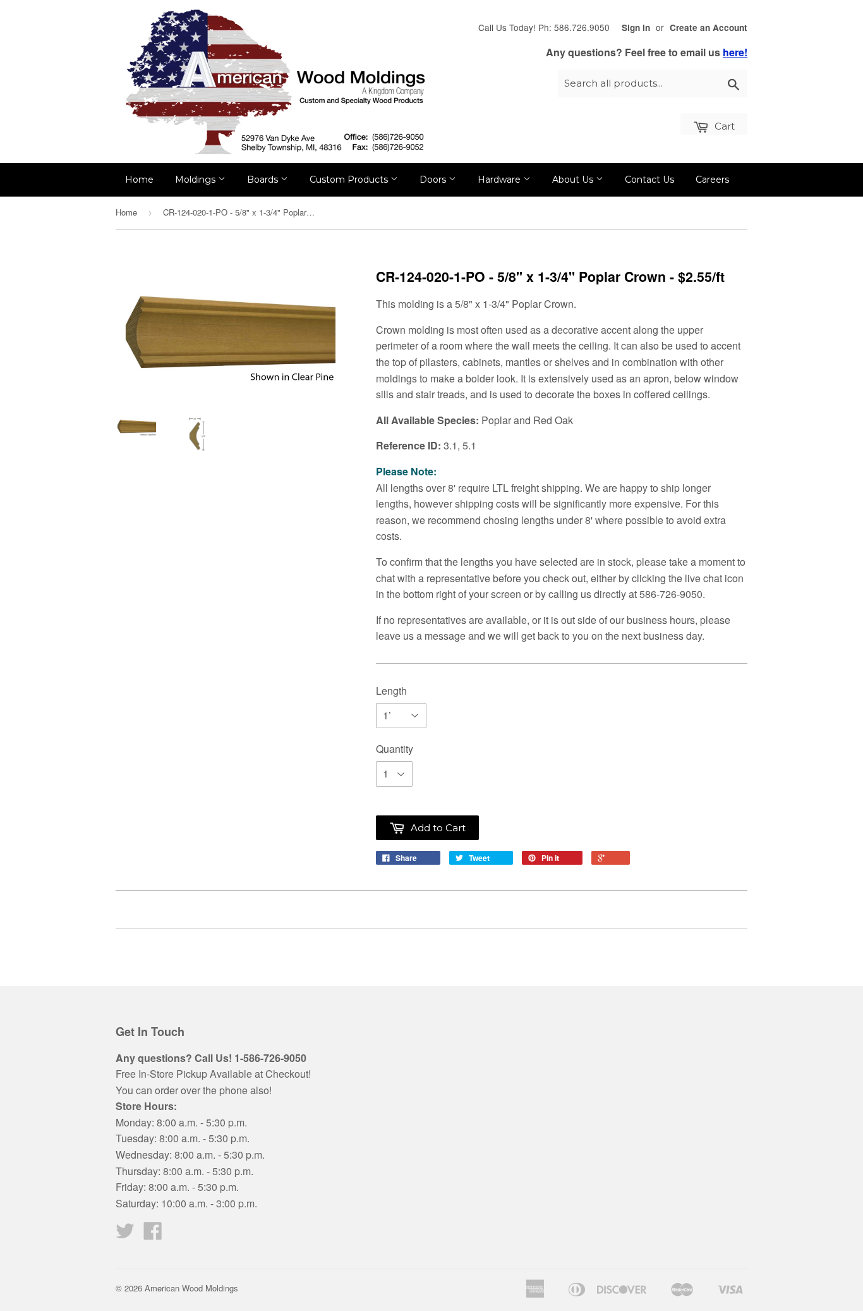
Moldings (196, 179)
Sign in (636, 27)
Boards (264, 179)
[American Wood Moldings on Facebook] (152, 1234)
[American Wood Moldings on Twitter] (125, 1234)
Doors (434, 179)
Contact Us (649, 179)
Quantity (394, 748)
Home (139, 179)
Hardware (500, 179)
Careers (712, 179)
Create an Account (708, 27)
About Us (574, 179)
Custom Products (350, 179)
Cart (723, 126)
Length (391, 690)
